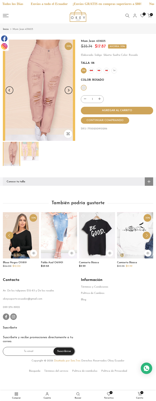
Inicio (6, 29)
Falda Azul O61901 (52, 262)
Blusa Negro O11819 (15, 262)
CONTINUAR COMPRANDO (105, 120)
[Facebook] (4, 38)
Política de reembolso (84, 371)
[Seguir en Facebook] (6, 316)
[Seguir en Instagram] (13, 316)
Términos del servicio (56, 371)
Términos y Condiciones (94, 286)
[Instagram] (4, 46)
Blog (83, 299)
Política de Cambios (92, 293)
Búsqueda (34, 371)
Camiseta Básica (89, 262)
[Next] (68, 90)
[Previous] (9, 90)
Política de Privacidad (114, 371)
